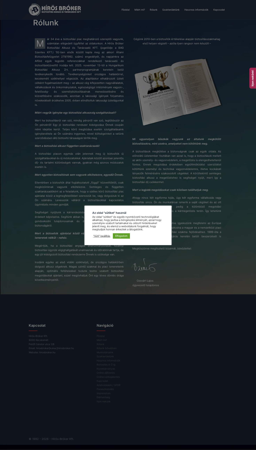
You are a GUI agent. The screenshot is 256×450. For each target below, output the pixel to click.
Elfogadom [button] (121, 235)
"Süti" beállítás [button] (101, 236)
